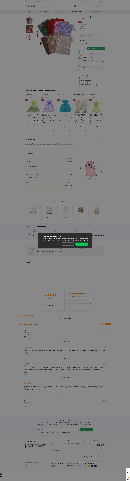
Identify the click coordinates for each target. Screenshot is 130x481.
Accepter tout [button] (82, 244)
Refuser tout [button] (68, 244)
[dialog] (65, 240)
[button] (48, 244)
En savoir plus (84, 240)
